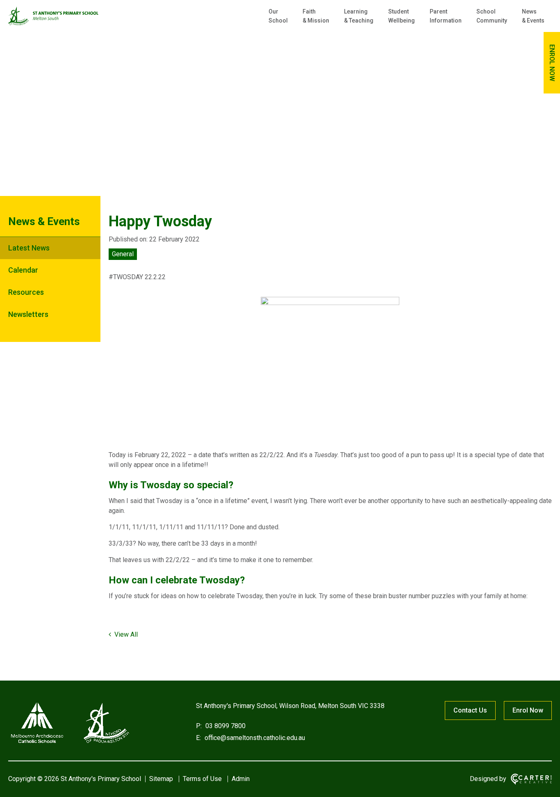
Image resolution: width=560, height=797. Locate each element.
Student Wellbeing (401, 16)
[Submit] (524, 43)
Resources (26, 292)
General (123, 254)
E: (198, 738)
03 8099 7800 (225, 726)
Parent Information (446, 16)
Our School (278, 16)
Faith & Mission (316, 16)
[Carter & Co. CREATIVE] (531, 779)
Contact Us (470, 710)
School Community (491, 16)
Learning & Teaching (358, 16)
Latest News (29, 248)
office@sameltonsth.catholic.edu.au (254, 738)
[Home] (69, 743)
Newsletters (28, 314)
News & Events (533, 16)
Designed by (488, 779)
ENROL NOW (552, 62)
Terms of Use (202, 779)
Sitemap (161, 779)
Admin (241, 779)
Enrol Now (527, 710)
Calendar (23, 270)
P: (199, 726)
